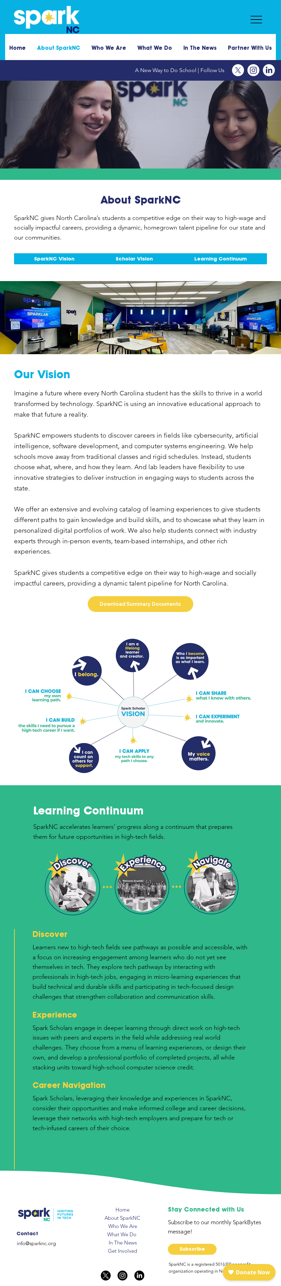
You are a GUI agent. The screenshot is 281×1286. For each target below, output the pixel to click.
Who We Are (122, 1226)
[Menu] (256, 20)
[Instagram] (253, 70)
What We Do (122, 1234)
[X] (238, 70)
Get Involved (122, 1251)
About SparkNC (122, 1218)
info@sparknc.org (36, 1243)
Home (122, 1209)
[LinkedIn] (269, 70)
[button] (192, 1249)
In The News (123, 1242)
